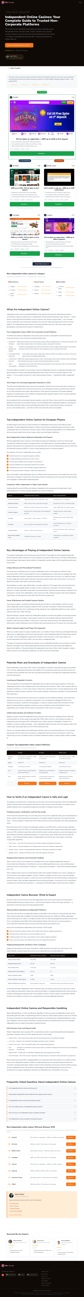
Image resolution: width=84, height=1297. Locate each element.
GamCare (21, 1274)
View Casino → (24, 286)
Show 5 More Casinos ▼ (42, 264)
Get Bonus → (71, 1137)
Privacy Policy (44, 1274)
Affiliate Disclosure (45, 1278)
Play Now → (42, 153)
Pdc (8, 2)
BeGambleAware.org (58, 267)
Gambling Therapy (32, 1274)
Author (80, 2)
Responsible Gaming (46, 1283)
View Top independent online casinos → (19, 45)
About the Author (45, 1285)
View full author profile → (16, 1215)
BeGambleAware (10, 1274)
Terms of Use (44, 1276)
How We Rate (44, 1280)
